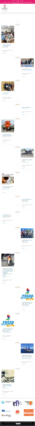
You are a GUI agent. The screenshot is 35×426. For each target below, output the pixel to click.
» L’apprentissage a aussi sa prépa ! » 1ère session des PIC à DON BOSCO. (8, 330)
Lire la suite (4, 53)
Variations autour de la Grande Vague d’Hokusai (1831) (7, 386)
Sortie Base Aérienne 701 (26, 69)
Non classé (9, 332)
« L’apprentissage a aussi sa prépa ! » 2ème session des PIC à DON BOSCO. (27, 303)
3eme (7, 47)
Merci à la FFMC (6, 93)
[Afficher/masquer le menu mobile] (33, 5)
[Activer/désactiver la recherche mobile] (31, 5)
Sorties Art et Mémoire (26, 107)
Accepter (18, 423)
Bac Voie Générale (30, 70)
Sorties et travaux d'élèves (27, 358)
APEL (28, 357)
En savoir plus (30, 422)
